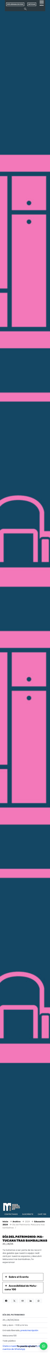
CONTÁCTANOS (11, 1214)
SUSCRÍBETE (27, 1214)
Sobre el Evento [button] (19, 1276)
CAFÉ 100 (42, 1214)
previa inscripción (29, 1330)
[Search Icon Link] (25, 9)
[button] (43, 1346)
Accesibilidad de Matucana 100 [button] (21, 1287)
